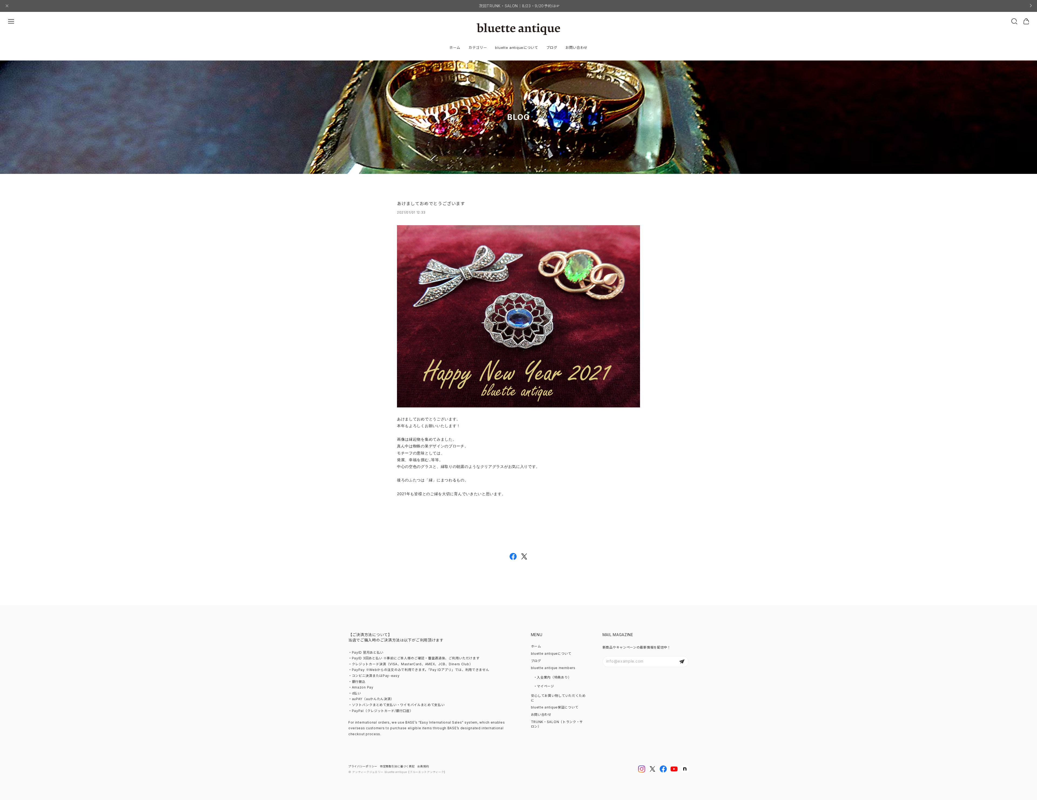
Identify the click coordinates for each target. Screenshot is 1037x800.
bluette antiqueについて (516, 47)
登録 (682, 661)
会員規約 (423, 766)
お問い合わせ (576, 47)
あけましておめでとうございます (431, 203)
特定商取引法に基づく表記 (397, 766)
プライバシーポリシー (362, 766)
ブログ (551, 47)
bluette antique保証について (554, 707)
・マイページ (544, 686)
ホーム (454, 47)
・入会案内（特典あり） (552, 677)
